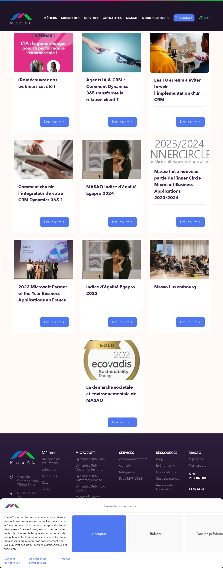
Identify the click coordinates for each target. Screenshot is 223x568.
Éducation (49, 469)
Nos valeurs (197, 465)
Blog (159, 459)
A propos (196, 459)
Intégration (127, 472)
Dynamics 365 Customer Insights (89, 467)
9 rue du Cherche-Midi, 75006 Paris (28, 481)
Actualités (112, 18)
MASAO (132, 18)
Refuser (155, 534)
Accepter (99, 534)
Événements (165, 465)
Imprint (65, 559)
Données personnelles (12, 561)
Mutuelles (49, 476)
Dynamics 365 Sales (91, 459)
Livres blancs (166, 472)
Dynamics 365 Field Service (90, 488)
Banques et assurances (50, 461)
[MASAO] (21, 19)
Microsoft (70, 18)
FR (206, 18)
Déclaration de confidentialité (37, 561)
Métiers (50, 18)
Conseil (125, 465)
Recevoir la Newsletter (164, 487)
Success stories (167, 478)
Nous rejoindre (156, 18)
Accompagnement (133, 459)
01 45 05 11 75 (26, 495)
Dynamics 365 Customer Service (89, 478)
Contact (186, 18)
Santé (46, 489)
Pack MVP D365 (131, 478)
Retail (46, 482)
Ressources (166, 453)
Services (91, 18)
